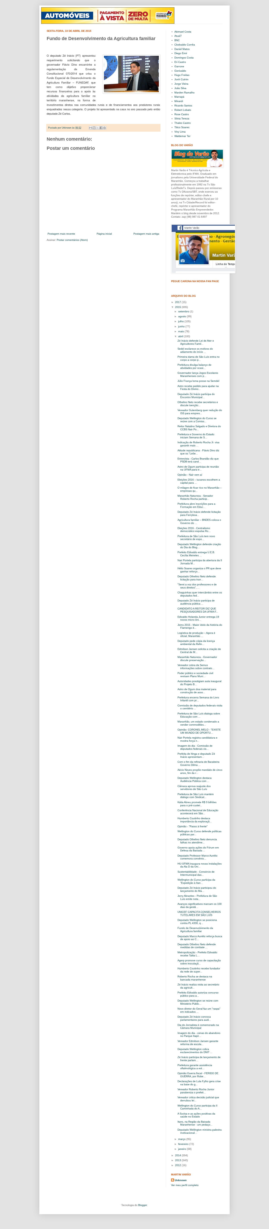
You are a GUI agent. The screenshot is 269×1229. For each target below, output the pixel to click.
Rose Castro (181, 114)
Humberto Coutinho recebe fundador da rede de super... (199, 970)
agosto (182, 316)
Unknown (181, 1180)
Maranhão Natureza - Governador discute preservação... (197, 659)
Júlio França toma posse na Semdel (198, 380)
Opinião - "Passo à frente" (193, 826)
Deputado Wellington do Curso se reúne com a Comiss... (197, 420)
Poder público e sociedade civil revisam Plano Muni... (195, 675)
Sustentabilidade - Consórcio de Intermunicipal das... (196, 873)
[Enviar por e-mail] (90, 128)
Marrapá (179, 96)
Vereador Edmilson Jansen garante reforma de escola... (198, 1043)
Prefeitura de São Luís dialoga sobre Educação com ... (199, 715)
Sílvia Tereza (181, 118)
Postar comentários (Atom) (72, 239)
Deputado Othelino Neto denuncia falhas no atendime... (197, 841)
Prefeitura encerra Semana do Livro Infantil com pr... (198, 699)
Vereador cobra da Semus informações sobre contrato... (196, 667)
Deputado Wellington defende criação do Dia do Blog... (199, 546)
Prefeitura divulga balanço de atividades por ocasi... (194, 366)
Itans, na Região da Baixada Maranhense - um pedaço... (195, 1123)
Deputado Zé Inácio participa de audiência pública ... (196, 602)
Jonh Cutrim (181, 79)
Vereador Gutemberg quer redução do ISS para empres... (200, 412)
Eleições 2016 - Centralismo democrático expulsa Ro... (194, 530)
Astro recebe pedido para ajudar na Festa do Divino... (198, 388)
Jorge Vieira (181, 83)
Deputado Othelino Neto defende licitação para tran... (197, 578)
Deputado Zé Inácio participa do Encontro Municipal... (196, 396)
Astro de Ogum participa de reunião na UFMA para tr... (198, 468)
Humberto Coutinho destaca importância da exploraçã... (195, 820)
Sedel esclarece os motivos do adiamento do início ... (195, 350)
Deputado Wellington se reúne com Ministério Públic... (198, 1002)
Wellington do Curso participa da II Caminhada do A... (197, 1107)
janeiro (182, 1148)
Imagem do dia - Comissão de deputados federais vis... (195, 747)
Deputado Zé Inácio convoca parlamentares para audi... (194, 1018)
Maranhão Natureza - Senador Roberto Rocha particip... (195, 497)
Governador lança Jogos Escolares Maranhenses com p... (198, 374)
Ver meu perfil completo (185, 1185)
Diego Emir (180, 53)
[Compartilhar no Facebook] (101, 128)
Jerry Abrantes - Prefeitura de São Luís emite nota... (197, 897)
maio (181, 331)
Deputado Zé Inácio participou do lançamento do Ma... (197, 889)
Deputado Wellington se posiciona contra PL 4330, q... (197, 922)
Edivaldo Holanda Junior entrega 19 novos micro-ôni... (198, 618)
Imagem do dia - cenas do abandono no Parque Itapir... (199, 1035)
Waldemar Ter (182, 136)
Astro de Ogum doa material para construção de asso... (197, 691)
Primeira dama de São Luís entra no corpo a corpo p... (199, 358)
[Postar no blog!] (94, 128)
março (182, 1139)
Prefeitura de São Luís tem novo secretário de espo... (196, 538)
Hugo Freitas (181, 75)
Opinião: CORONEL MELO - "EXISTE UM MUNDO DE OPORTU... (199, 731)
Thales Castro (182, 122)
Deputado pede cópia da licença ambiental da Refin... (196, 642)
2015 (178, 307)
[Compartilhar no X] (97, 128)
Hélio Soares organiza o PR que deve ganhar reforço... (199, 570)
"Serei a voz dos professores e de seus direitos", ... (197, 586)
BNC (177, 40)
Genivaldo (180, 70)
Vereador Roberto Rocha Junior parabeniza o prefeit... (196, 1091)
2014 (178, 1155)
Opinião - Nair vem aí (190, 474)
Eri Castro (180, 62)
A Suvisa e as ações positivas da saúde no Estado (196, 1115)
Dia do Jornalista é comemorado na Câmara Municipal (198, 1026)
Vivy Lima (180, 131)
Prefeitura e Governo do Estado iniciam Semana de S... (196, 436)
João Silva (180, 88)
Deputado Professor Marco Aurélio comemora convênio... (197, 857)
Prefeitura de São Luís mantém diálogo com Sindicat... (196, 796)
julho (181, 321)
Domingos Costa (184, 57)
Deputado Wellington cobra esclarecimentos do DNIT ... (195, 1051)
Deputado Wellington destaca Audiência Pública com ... (195, 779)
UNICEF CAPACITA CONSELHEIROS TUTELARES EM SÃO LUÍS (199, 913)
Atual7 (178, 35)
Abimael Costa (182, 31)
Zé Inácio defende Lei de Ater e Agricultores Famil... (196, 342)
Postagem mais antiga (146, 233)
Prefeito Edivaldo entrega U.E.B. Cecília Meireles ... (196, 554)
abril (181, 336)
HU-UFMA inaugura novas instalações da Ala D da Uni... (200, 865)
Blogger (142, 1205)
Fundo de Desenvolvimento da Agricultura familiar (195, 930)
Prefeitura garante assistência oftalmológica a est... (195, 1067)
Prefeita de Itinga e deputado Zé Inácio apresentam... (196, 755)
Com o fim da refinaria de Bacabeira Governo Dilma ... (198, 763)
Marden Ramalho (184, 92)
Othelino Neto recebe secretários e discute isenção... (198, 404)
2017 (178, 302)
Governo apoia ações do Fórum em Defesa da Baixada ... (198, 849)
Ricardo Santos (183, 105)
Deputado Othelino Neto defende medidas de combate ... (197, 946)
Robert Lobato (182, 109)
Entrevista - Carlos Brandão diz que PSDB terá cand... (198, 460)
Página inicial (104, 233)
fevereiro (183, 1144)
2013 (178, 1160)
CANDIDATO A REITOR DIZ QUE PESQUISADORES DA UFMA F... (198, 610)
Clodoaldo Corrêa (184, 44)
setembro (184, 311)
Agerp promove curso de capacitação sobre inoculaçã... (199, 962)
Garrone (179, 66)
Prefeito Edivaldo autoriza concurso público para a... (198, 994)
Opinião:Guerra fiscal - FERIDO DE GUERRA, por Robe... (198, 1075)
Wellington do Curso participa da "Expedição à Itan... (196, 881)
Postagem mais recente (61, 233)
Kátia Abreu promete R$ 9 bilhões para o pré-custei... (197, 804)
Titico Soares (181, 127)
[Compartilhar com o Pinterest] (104, 128)
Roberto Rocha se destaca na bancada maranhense (195, 978)
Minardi (178, 101)
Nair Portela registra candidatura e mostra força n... (197, 739)
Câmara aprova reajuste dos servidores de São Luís (194, 788)
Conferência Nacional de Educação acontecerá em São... (198, 812)
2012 (178, 1165)
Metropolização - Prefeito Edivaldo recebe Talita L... (197, 954)
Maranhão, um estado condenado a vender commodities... (198, 723)
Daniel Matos (182, 49)
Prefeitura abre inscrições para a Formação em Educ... (196, 505)
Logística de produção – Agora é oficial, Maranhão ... (196, 634)
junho (181, 326)
